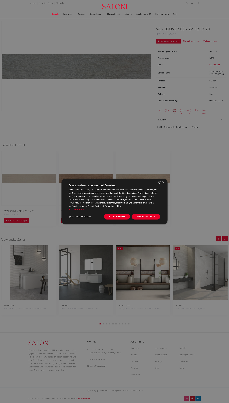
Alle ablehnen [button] (117, 216)
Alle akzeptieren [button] (146, 216)
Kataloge (128, 14)
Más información (76, 209)
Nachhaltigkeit (113, 14)
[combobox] (159, 182)
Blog (175, 14)
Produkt (55, 14)
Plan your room (162, 14)
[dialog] (114, 201)
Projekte (81, 14)
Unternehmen (95, 14)
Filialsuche (60, 3)
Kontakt (33, 3)
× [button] (163, 182)
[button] (80, 216)
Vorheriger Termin (46, 3)
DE (192, 3)
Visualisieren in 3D (143, 14)
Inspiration (67, 14)
